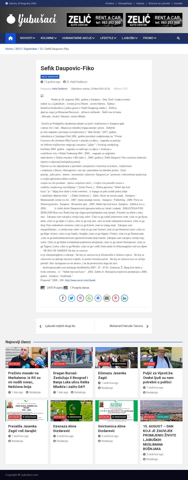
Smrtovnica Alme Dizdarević (112, 428)
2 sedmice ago (65, 436)
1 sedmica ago (110, 382)
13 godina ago (52, 81)
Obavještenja (125, 3)
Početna (109, 3)
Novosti (26, 38)
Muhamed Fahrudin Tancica (126, 326)
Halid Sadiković (49, 77)
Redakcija (35, 392)
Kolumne (47, 38)
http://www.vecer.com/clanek (80, 280)
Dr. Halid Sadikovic (77, 81)
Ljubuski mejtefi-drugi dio (60, 326)
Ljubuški (128, 38)
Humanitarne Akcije (77, 38)
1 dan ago (17, 392)
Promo (148, 38)
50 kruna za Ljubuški (159, 3)
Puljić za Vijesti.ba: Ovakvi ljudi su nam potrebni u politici (158, 377)
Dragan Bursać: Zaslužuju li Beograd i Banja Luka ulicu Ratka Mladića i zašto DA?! (71, 380)
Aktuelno (14, 364)
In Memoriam (119, 364)
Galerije (140, 3)
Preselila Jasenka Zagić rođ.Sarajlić (22, 428)
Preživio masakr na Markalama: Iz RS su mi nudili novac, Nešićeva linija (24, 380)
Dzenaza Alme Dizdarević (64, 428)
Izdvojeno (163, 417)
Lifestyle (106, 38)
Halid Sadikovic (60, 89)
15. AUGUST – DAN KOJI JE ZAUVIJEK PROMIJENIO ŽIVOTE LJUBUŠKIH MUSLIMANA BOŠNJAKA (159, 437)
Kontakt (178, 3)
